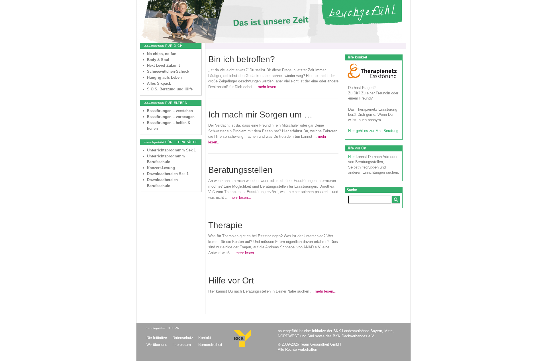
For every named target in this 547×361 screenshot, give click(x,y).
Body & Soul (158, 60)
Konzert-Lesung (161, 168)
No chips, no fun (161, 54)
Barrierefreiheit (210, 344)
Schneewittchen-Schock (168, 71)
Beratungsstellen (240, 170)
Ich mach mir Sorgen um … (260, 114)
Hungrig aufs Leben (164, 77)
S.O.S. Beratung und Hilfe (170, 89)
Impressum (181, 344)
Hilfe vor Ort (231, 280)
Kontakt (204, 338)
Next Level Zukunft (163, 65)
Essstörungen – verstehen (170, 111)
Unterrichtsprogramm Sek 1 (171, 150)
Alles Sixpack (159, 83)
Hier (351, 157)
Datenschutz (182, 338)
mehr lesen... (268, 87)
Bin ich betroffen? (241, 59)
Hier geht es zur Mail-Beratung (373, 131)
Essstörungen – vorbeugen (171, 117)
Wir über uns (156, 344)
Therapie (225, 225)
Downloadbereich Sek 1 (168, 174)
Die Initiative (156, 338)
